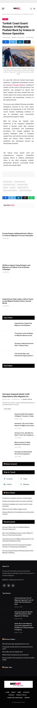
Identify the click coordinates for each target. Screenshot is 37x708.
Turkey (5, 19)
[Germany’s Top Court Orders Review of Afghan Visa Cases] (7, 425)
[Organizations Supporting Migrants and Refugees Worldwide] (7, 325)
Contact (11, 695)
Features (26, 692)
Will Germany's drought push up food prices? (15, 655)
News (19, 692)
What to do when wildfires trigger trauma (14, 509)
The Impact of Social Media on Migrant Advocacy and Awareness (24, 335)
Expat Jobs (8, 667)
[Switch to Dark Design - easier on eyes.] (31, 9)
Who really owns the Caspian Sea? (12, 652)
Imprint (27, 697)
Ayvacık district (7, 181)
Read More (7, 409)
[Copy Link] (27, 42)
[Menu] (3, 9)
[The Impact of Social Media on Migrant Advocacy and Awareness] (7, 335)
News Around (11, 464)
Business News (9, 639)
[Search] (34, 9)
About (13, 692)
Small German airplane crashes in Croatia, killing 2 (17, 498)
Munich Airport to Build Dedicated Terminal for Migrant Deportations (22, 444)
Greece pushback (20, 181)
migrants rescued (23, 187)
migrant (5, 187)
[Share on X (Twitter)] (13, 42)
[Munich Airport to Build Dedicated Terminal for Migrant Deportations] (7, 444)
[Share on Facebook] (5, 42)
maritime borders (22, 184)
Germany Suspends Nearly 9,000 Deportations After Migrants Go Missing (16, 396)
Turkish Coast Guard (25, 190)
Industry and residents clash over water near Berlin (17, 501)
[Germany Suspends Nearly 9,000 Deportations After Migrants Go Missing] (18, 380)
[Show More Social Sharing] (33, 42)
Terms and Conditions (15, 697)
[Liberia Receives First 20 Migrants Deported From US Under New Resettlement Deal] (7, 600)
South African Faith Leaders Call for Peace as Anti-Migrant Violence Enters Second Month (17, 301)
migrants (12, 187)
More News (10, 493)
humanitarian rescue (9, 184)
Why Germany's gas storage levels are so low (15, 644)
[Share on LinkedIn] (20, 42)
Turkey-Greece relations (10, 190)
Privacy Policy (21, 695)
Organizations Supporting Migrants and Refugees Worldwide (23, 325)
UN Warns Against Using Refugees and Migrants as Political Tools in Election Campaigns (16, 267)
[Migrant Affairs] (18, 9)
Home (4, 14)
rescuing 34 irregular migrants (15, 85)
